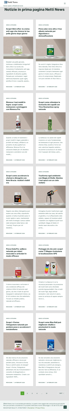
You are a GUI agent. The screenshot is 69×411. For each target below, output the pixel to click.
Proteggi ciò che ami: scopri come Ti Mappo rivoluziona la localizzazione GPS (51, 251)
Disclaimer (31, 408)
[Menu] (65, 3)
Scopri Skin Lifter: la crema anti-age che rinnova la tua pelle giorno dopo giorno (18, 31)
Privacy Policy (40, 408)
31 (46, 393)
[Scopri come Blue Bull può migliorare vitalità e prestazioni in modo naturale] (51, 343)
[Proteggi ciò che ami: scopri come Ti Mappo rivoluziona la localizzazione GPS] (51, 268)
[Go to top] (65, 407)
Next (60, 393)
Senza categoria (11, 25)
